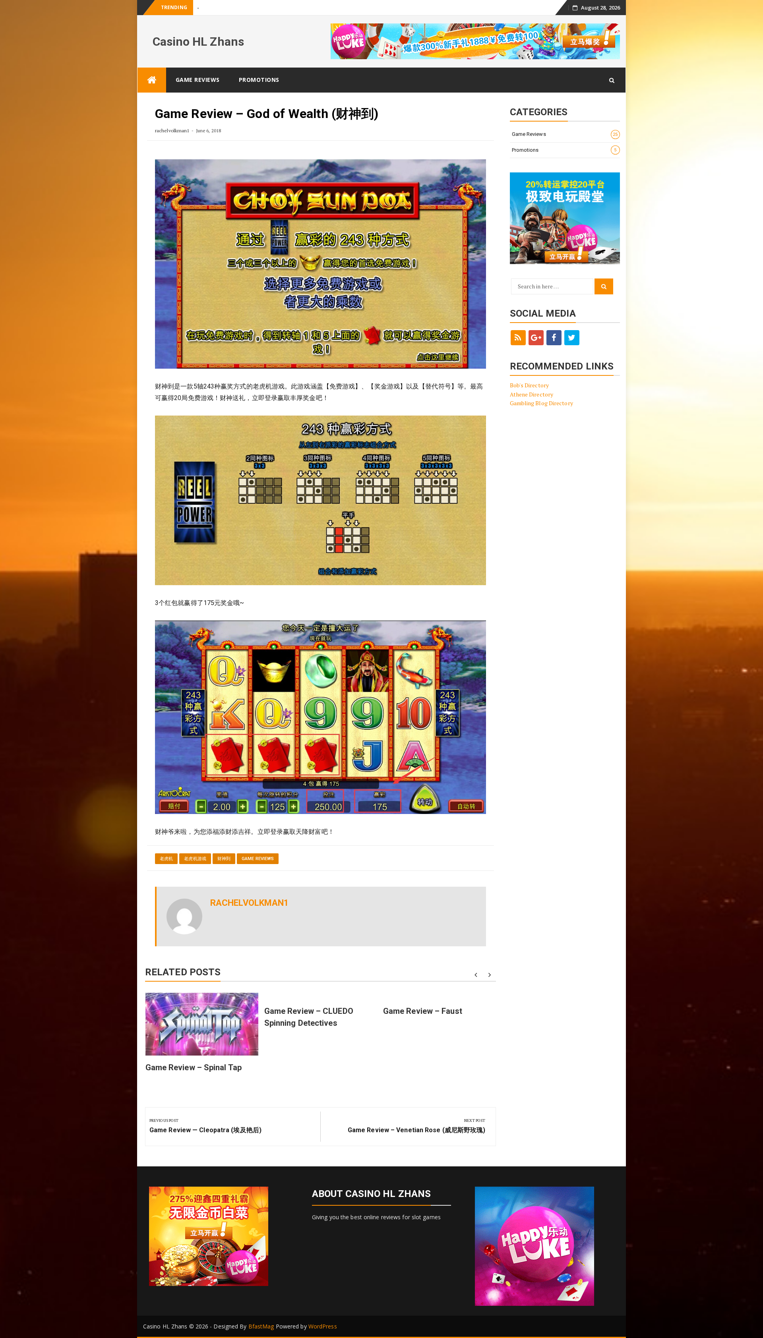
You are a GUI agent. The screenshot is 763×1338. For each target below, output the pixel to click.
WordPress (322, 1326)
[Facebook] (554, 337)
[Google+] (536, 337)
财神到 (223, 858)
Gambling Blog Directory (541, 403)
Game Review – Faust (422, 1011)
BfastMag (261, 1326)
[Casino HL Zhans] (151, 80)
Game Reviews (198, 79)
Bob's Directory (529, 385)
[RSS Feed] (518, 337)
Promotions (259, 79)
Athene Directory (532, 394)
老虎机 (166, 858)
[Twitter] (571, 337)
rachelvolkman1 (172, 130)
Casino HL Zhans (198, 41)
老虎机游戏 (195, 858)
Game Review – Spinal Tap (228, 8)
